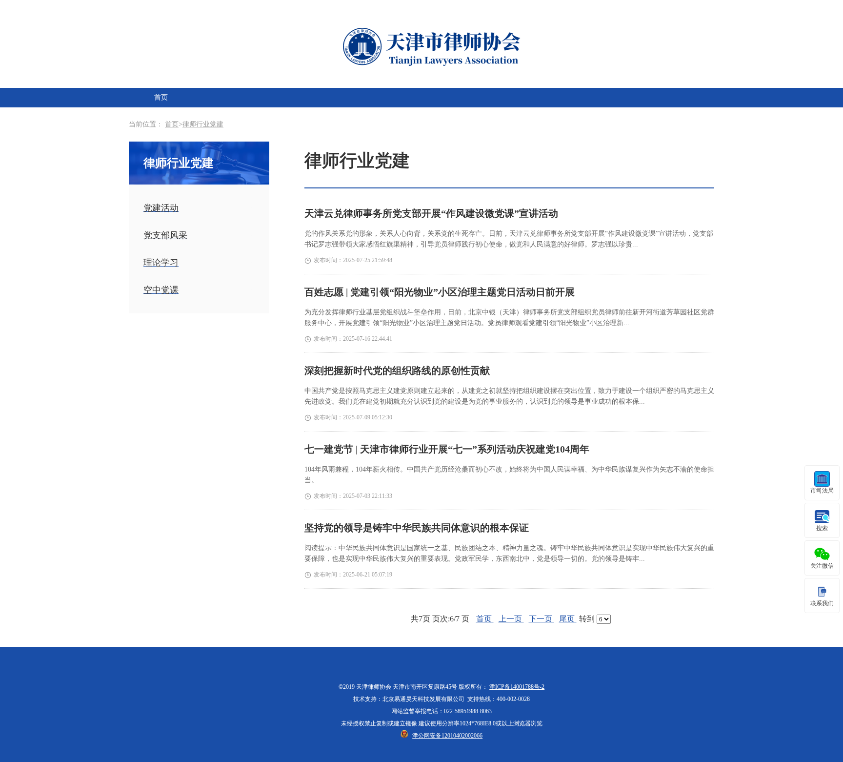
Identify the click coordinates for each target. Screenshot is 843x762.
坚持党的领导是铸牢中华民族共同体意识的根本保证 (416, 527)
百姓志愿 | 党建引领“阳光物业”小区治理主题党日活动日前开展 (439, 292)
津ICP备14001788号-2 (516, 686)
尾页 (568, 619)
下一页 (541, 619)
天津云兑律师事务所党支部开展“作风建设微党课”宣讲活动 (431, 213)
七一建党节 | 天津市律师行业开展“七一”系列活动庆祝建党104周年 (446, 449)
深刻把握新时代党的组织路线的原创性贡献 (397, 370)
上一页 (511, 619)
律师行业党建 (202, 124)
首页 (161, 97)
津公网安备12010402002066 (447, 735)
